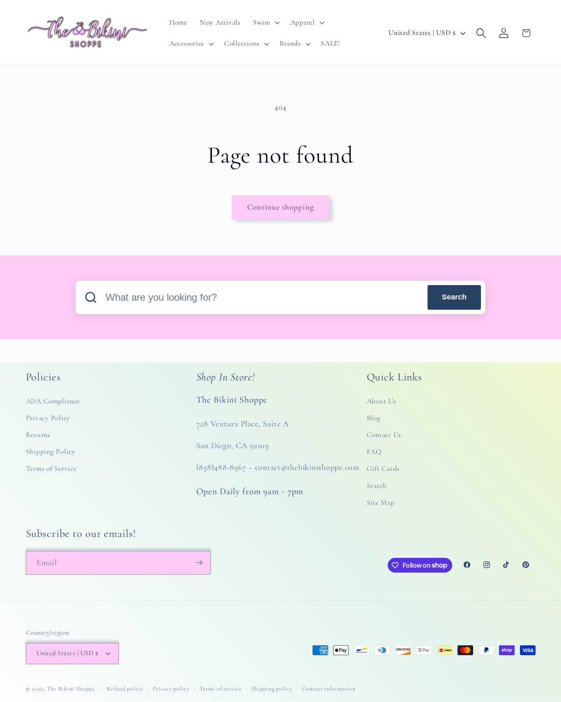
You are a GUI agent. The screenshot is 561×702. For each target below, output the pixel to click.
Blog (374, 418)
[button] (265, 22)
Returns (38, 434)
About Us (381, 401)
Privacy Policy (48, 418)
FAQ (374, 452)
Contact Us (384, 434)
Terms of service (221, 689)
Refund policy (125, 689)
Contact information (329, 689)
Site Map (381, 502)
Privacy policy (171, 689)
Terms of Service (51, 469)
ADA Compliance (53, 401)
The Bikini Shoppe (71, 689)
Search (454, 297)
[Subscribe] (199, 562)
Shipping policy (271, 689)
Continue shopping (280, 207)
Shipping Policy (51, 452)
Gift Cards (383, 469)
